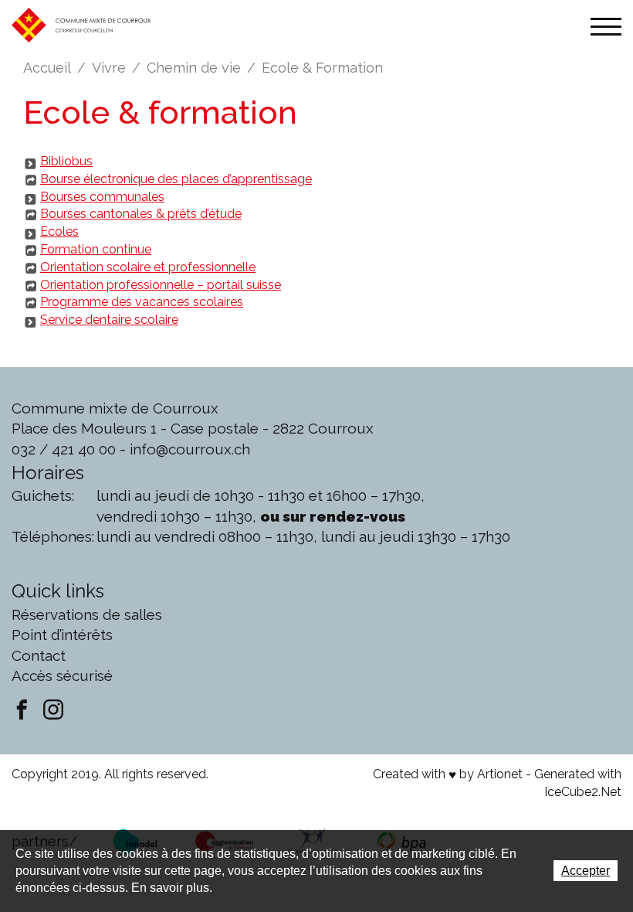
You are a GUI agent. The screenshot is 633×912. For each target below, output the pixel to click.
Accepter (585, 870)
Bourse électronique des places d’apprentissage (176, 179)
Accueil (47, 68)
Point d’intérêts (62, 634)
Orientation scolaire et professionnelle (148, 267)
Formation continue (95, 249)
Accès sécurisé (62, 675)
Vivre (109, 68)
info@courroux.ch (190, 449)
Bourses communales (102, 196)
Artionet (500, 774)
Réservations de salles (87, 614)
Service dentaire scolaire (109, 319)
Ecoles (59, 231)
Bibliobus (66, 161)
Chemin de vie (194, 68)
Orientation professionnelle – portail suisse (160, 284)
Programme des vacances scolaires (141, 301)
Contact (39, 655)
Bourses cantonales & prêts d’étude (141, 213)
